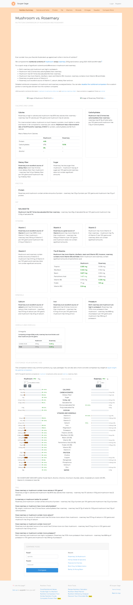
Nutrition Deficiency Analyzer (78, 594)
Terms (114, 589)
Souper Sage (22, 4)
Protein (55, 10)
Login (112, 4)
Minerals (78, 10)
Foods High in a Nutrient (49, 592)
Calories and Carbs (42, 10)
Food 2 (28, 561)
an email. (102, 91)
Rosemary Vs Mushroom (77, 556)
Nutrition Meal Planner (76, 592)
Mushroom (48, 98)
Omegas (87, 10)
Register (118, 4)
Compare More (108, 10)
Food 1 (28, 553)
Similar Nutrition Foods (48, 596)
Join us (14, 590)
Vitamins (69, 10)
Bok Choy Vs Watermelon (77, 566)
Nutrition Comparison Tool (49, 594)
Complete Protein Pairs (50, 598)
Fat (62, 10)
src (53, 98)
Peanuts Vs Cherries (75, 563)
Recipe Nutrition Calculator (77, 589)
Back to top (116, 593)
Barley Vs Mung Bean (75, 569)
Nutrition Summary (26, 10)
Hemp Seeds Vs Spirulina (77, 560)
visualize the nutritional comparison (94, 84)
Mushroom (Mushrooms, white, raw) (48, 91)
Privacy (119, 589)
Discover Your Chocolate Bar (80, 596)
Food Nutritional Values (48, 589)
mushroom (49, 62)
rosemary (62, 62)
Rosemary (100, 98)
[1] (101, 61)
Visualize (97, 10)
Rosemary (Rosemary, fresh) (68, 91)
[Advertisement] (66, 41)
